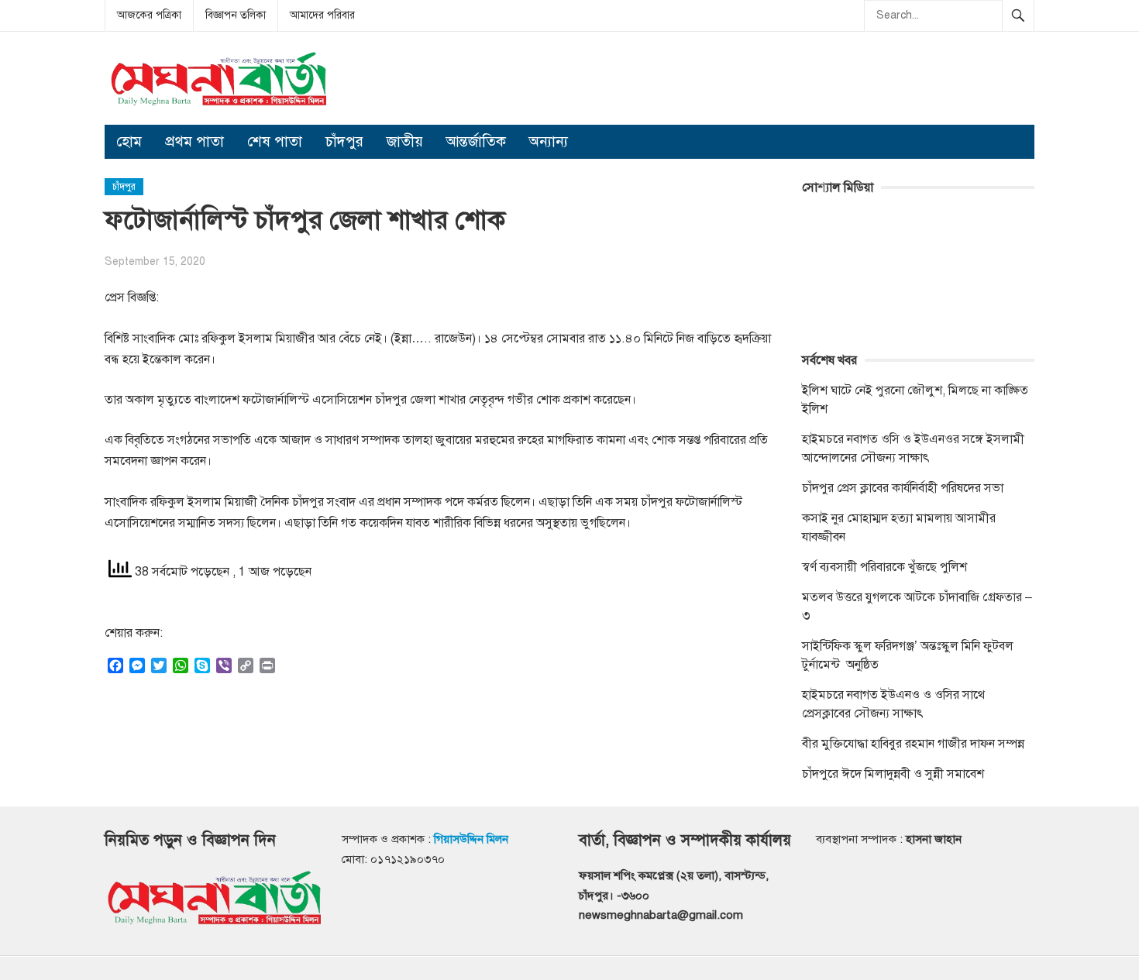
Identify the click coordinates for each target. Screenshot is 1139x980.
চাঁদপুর (344, 141)
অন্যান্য (548, 141)
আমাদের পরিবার (322, 15)
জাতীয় (405, 141)
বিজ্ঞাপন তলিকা (235, 15)
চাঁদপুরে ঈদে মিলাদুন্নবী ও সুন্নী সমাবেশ (893, 774)
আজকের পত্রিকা (149, 15)
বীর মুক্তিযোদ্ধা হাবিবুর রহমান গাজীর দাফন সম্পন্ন (913, 743)
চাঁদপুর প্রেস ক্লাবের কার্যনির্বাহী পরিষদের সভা (902, 488)
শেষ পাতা (274, 141)
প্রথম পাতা (194, 141)
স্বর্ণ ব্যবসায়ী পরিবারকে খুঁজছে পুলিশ (884, 567)
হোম (129, 141)
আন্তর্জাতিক (476, 141)
